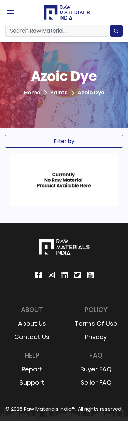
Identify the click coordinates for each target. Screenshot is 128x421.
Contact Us (31, 337)
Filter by (64, 141)
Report (32, 369)
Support (31, 382)
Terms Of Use (96, 323)
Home (32, 92)
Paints (59, 92)
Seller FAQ (96, 382)
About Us (32, 323)
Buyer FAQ (96, 369)
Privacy (96, 337)
